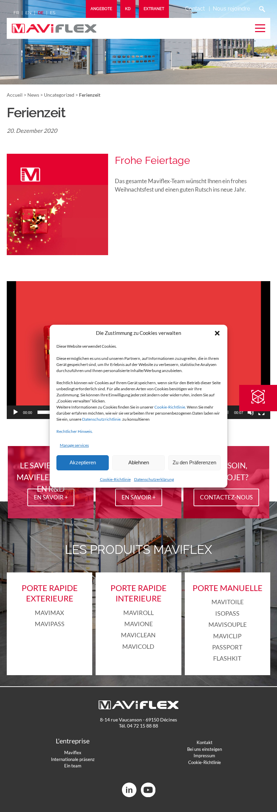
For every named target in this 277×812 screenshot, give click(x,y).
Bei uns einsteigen (204, 749)
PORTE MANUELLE (227, 588)
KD (128, 8)
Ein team (72, 765)
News (33, 95)
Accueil (15, 95)
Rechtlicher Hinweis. (74, 431)
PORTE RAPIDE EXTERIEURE (50, 593)
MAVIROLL (138, 612)
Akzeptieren (83, 462)
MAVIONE (138, 624)
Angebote (101, 8)
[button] (217, 333)
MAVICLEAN (138, 635)
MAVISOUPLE (227, 624)
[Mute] (250, 412)
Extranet (154, 8)
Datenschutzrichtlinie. (102, 419)
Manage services (74, 445)
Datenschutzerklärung (154, 479)
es (52, 12)
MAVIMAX (49, 612)
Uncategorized (59, 95)
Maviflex (72, 752)
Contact (195, 8)
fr (16, 12)
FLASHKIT (227, 658)
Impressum (204, 755)
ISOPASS (227, 613)
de (41, 12)
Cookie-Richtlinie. (170, 407)
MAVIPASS (50, 624)
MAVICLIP (227, 636)
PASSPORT (227, 647)
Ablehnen (138, 462)
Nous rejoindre (231, 8)
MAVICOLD (138, 646)
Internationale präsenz (73, 759)
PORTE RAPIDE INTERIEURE (138, 593)
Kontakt (204, 742)
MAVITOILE (227, 602)
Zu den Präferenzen (194, 462)
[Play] (15, 412)
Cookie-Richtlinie (115, 479)
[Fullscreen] (261, 412)
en (28, 12)
